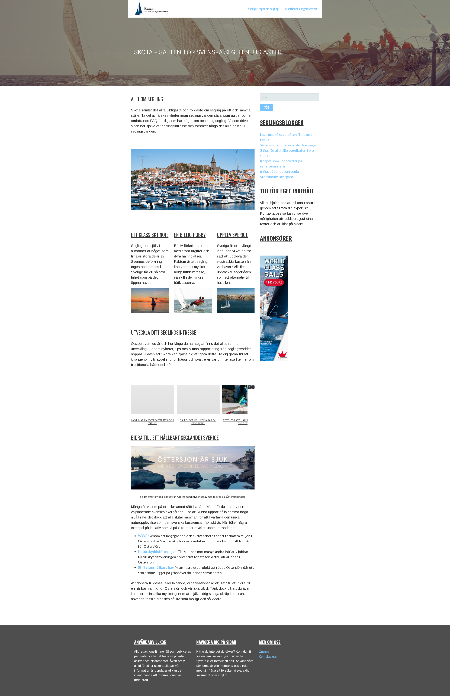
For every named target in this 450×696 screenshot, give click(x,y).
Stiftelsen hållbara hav (156, 567)
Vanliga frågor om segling (263, 9)
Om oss (264, 651)
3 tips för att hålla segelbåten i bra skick (244, 421)
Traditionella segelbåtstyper (302, 9)
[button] (253, 387)
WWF (142, 536)
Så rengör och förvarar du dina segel (198, 421)
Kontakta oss (268, 656)
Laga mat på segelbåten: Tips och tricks (152, 421)
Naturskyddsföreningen (157, 551)
